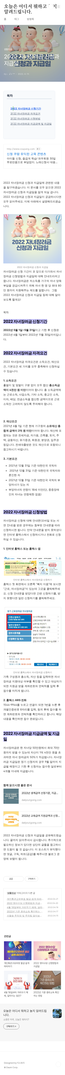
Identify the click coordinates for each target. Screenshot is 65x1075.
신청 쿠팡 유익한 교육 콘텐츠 (26, 154)
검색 (51, 6)
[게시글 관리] (20, 878)
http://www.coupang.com (21, 148)
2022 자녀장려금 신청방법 (25, 118)
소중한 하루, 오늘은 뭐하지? (16, 1019)
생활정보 (11, 892)
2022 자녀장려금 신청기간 (25, 108)
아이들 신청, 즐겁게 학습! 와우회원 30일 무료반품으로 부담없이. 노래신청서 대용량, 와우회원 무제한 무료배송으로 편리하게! (31, 160)
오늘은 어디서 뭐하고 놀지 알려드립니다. (30, 6)
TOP (58, 1064)
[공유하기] (16, 878)
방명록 (30, 19)
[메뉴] (58, 6)
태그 (16, 19)
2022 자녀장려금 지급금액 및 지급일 (31, 123)
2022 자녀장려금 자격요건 (25, 113)
